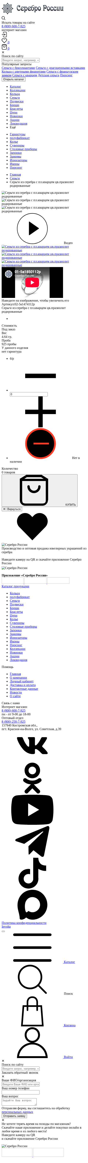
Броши (14, 608)
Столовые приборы (23, 149)
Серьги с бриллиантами (18, 68)
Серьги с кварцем (24, 75)
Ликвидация (18, 660)
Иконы (14, 164)
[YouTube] (32, 824)
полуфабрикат (20, 138)
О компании (18, 677)
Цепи (13, 615)
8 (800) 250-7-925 (13, 721)
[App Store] (35, 582)
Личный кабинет (22, 681)
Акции (14, 656)
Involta (6, 926)
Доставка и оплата (23, 685)
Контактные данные (24, 688)
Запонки (16, 153)
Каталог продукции (15, 586)
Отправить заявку (14, 1116)
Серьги (15, 178)
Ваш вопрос (10, 1096)
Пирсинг (66, 75)
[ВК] (32, 760)
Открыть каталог (13, 79)
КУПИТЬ (70, 504)
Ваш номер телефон (15, 1088)
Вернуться (13, 509)
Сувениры (17, 145)
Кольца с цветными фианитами (24, 71)
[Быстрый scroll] (3, 931)
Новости (16, 692)
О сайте (15, 696)
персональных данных (17, 1112)
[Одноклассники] (32, 792)
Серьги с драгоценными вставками (60, 68)
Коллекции (17, 649)
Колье (14, 141)
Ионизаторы (18, 160)
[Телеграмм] (32, 855)
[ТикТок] (32, 887)
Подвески (17, 604)
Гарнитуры (17, 134)
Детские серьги (48, 75)
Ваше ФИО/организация (19, 1080)
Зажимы (15, 156)
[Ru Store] (58, 582)
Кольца (15, 593)
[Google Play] (13, 582)
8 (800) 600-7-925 (13, 26)
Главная (15, 174)
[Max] (32, 919)
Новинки (16, 652)
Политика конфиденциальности (24, 923)
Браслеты (16, 611)
